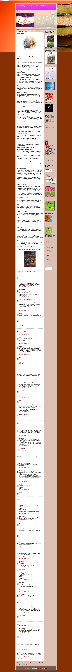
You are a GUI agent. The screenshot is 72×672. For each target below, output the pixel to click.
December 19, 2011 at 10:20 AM (24, 489)
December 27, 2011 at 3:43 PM (24, 632)
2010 (47, 263)
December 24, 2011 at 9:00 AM (24, 591)
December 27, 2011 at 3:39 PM (24, 625)
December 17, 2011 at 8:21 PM (24, 310)
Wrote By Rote (21, 590)
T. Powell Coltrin (21, 390)
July (47, 254)
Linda (20, 492)
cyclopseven (21, 594)
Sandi (20, 346)
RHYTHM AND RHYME (22, 414)
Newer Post (19, 662)
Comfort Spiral (21, 363)
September (48, 251)
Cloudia (20, 357)
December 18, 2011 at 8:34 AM (24, 397)
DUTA (20, 400)
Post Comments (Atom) (24, 664)
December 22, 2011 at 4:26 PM (24, 558)
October (48, 250)
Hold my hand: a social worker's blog (49, 146)
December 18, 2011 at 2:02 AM (24, 370)
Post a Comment (20, 658)
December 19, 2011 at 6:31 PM (24, 520)
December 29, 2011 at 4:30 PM (24, 656)
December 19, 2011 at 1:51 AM (24, 467)
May (47, 256)
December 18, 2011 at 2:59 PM (24, 435)
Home (18, 29)
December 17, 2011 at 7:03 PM (24, 286)
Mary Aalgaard (21, 615)
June (47, 255)
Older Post (40, 662)
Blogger (46, 668)
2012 (47, 242)
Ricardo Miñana (21, 462)
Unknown (20, 276)
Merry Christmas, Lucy (49, 247)
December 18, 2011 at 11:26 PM (24, 459)
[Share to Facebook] (19, 272)
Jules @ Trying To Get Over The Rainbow (25, 557)
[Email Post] (37, 271)
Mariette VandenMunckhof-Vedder (24, 299)
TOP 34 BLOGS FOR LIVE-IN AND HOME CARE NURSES (49, 127)
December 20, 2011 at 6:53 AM (24, 539)
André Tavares (21, 569)
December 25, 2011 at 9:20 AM (24, 612)
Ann (19, 652)
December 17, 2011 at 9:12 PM (24, 334)
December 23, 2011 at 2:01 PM (24, 579)
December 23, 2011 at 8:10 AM (24, 566)
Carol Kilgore (21, 448)
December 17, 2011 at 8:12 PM (24, 296)
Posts (47, 267)
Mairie (20, 635)
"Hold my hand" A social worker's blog (33, 6)
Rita (19, 523)
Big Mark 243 (21, 289)
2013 (47, 241)
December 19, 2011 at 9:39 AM (24, 481)
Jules (20, 552)
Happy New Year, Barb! (50, 246)
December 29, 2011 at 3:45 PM (24, 649)
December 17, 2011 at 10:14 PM (24, 343)
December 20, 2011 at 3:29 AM (24, 531)
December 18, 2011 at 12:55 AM (24, 354)
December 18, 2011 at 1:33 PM (24, 426)
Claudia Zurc (21, 516)
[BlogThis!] (18, 272)
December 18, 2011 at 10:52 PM (24, 445)
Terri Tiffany (21, 470)
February (48, 260)
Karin (20, 313)
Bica (19, 319)
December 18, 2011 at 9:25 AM (24, 411)
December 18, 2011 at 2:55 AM (24, 387)
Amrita (20, 534)
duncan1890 (39, 668)
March (48, 259)
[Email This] (17, 272)
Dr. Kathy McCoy (21, 429)
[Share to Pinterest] (20, 272)
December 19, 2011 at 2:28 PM (24, 513)
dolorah (20, 337)
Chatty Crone (21, 484)
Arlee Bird (20, 582)
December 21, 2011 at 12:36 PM (24, 549)
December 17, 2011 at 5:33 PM (24, 279)
